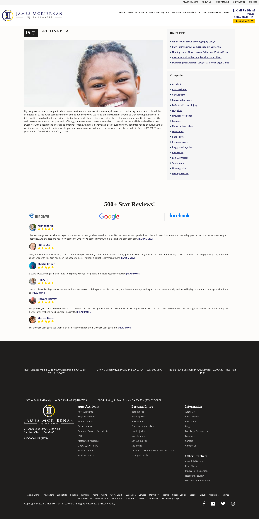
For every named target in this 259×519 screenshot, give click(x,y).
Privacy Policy (107, 503)
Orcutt (202, 495)
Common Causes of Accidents (93, 431)
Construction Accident (143, 426)
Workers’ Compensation (197, 480)
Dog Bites (177, 110)
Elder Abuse (191, 466)
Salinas (226, 495)
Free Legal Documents (196, 431)
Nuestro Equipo (179, 495)
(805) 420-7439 (78, 400)
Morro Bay (154, 495)
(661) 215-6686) (56, 373)
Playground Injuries (182, 147)
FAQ (80, 436)
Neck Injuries (138, 436)
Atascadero (49, 495)
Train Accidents (85, 450)
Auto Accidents (85, 411)
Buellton (74, 495)
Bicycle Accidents (86, 416)
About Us (206, 2)
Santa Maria (178, 163)
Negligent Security (194, 475)
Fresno (95, 495)
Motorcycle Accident (182, 126)
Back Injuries (138, 411)
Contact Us (239, 2)
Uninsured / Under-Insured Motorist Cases (153, 450)
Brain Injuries (138, 416)
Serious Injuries (139, 440)
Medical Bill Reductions (197, 470)
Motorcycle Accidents (89, 440)
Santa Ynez (130, 498)
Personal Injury (180, 142)
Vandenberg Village (170, 498)
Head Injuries (138, 431)
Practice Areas (190, 2)
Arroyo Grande (33, 495)
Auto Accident (179, 89)
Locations (190, 436)
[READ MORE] (145, 238)
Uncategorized (179, 168)
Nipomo (165, 495)
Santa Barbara (101, 498)
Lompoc (176, 121)
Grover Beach (116, 495)
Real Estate (177, 152)
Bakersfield (62, 495)
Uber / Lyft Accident (88, 445)
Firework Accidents (182, 115)
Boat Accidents (85, 421)
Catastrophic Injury (182, 99)
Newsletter (177, 131)
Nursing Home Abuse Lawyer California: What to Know (200, 52)
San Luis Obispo (180, 157)
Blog (187, 426)
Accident (176, 84)
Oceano (193, 495)
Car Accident (178, 94)
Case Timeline (222, 2)
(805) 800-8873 (154, 369)
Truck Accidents (86, 455)
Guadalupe (131, 495)
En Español (190, 421)
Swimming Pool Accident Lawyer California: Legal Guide (200, 62)
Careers (253, 2)
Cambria (85, 495)
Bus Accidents (85, 426)
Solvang (142, 498)
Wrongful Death (180, 173)
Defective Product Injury (184, 105)
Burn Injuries (138, 421)
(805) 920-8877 (153, 400)
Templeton (154, 498)
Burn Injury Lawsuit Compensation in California (196, 46)
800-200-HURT (244, 15)
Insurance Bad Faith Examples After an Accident (196, 57)
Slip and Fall (138, 445)
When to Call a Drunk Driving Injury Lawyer (194, 41)
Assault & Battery (194, 461)
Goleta (104, 495)
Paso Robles (178, 136)
